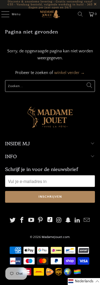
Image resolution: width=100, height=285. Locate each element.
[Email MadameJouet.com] (87, 221)
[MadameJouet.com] (50, 14)
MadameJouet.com (56, 237)
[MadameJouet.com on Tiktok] (50, 221)
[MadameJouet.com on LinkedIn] (78, 221)
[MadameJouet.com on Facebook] (22, 221)
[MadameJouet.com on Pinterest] (41, 221)
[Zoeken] (80, 14)
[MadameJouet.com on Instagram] (59, 221)
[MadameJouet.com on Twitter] (13, 221)
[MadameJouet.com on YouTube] (31, 221)
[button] (84, 281)
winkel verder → (69, 72)
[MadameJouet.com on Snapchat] (68, 221)
